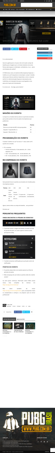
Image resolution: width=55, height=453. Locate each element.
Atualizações (21, 9)
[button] (50, 9)
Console (14, 306)
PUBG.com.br (6, 43)
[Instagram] (47, 1)
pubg (29, 306)
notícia (23, 306)
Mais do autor (20, 319)
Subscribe (49, 58)
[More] (29, 49)
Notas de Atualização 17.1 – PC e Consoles (29, 332)
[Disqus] (19, 356)
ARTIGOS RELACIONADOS (9, 319)
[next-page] (6, 336)
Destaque (19, 306)
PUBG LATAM (9, 304)
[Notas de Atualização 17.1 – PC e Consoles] (30, 326)
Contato (22, 1)
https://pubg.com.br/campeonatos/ (12, 290)
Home (6, 9)
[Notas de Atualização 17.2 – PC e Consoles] (8, 326)
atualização (9, 306)
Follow (49, 52)
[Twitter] (49, 1)
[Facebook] (45, 1)
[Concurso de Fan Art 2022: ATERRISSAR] (19, 326)
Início (4, 12)
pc (26, 306)
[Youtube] (51, 1)
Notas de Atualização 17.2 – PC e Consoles (7, 332)
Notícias (12, 9)
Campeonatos (31, 9)
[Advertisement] (36, 5)
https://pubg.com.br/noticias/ (10, 285)
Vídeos (39, 9)
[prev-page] (3, 336)
